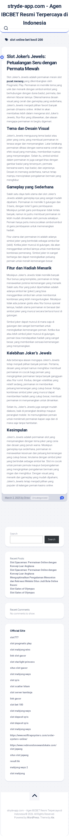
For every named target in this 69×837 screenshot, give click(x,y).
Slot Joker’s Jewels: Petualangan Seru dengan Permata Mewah (32, 62)
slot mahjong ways (20, 674)
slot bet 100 (16, 704)
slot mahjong (17, 773)
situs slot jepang (19, 755)
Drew (27, 497)
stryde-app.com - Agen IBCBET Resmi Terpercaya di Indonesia (34, 14)
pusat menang (15, 81)
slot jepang (16, 749)
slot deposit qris (19, 717)
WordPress (33, 817)
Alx (52, 817)
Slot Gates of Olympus (22, 588)
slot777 (14, 637)
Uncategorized (39, 497)
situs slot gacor (19, 668)
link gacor (15, 698)
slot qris (14, 680)
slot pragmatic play (20, 643)
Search (14, 533)
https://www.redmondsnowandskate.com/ (33, 745)
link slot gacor (18, 655)
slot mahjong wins (20, 649)
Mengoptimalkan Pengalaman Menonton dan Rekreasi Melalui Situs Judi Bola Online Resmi (34, 581)
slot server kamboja (21, 692)
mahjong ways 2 (19, 767)
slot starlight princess (22, 662)
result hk (15, 761)
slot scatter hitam (20, 686)
